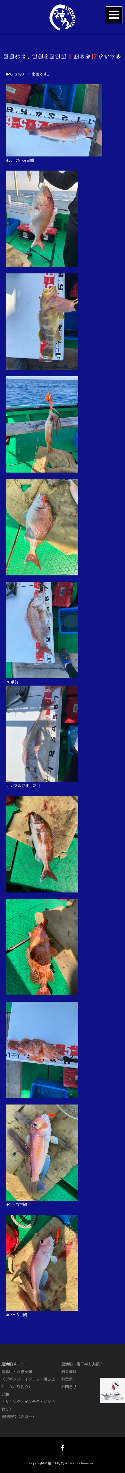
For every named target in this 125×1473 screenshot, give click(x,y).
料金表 (67, 1379)
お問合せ (69, 1386)
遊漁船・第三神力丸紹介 (82, 1364)
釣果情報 (69, 1371)
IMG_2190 (15, 74)
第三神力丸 (56, 1463)
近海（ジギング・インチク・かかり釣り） (28, 1401)
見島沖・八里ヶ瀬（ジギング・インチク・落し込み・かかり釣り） (28, 1379)
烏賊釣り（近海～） (18, 1416)
